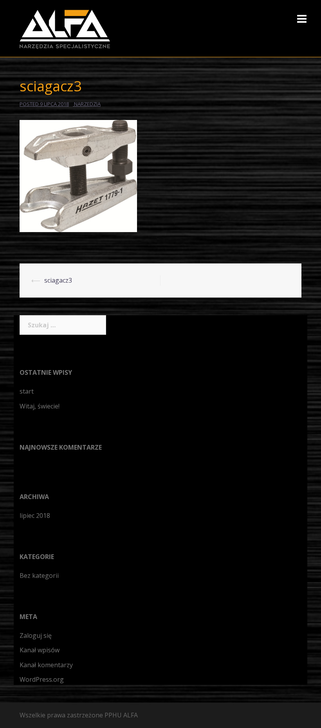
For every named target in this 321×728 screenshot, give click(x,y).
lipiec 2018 (35, 515)
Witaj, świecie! (40, 406)
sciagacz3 (58, 280)
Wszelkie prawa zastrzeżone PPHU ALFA (79, 715)
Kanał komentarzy (46, 665)
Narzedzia (87, 103)
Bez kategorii (39, 575)
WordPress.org (42, 679)
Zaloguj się (36, 635)
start (27, 391)
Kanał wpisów (40, 650)
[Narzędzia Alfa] (65, 28)
